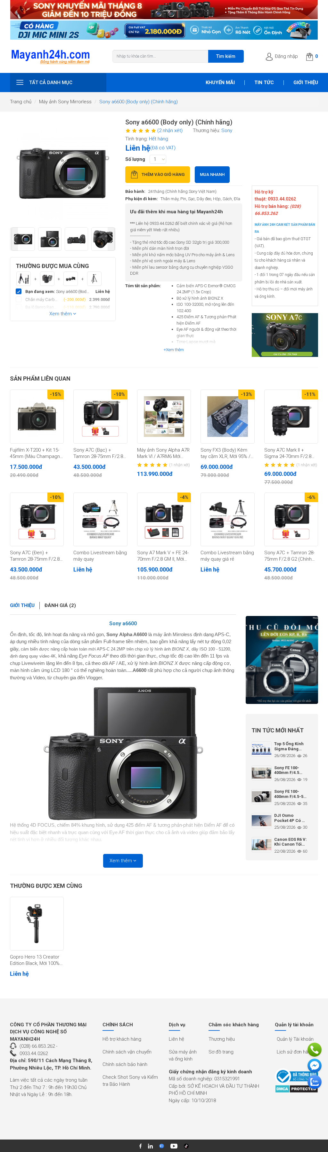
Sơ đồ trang (221, 1052)
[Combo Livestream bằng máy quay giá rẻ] (227, 519)
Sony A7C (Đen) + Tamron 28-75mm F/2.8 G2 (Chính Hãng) (35, 556)
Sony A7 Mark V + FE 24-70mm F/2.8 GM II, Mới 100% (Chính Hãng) (163, 556)
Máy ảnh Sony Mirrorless (65, 102)
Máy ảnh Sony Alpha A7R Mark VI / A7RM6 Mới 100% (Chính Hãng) (163, 453)
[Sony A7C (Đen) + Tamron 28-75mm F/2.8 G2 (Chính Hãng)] (37, 519)
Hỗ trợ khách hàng (121, 1039)
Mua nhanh (212, 174)
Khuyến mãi (220, 82)
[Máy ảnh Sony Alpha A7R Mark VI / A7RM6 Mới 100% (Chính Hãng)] (164, 416)
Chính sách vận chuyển (127, 1052)
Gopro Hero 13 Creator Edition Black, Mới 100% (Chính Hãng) (35, 960)
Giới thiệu (305, 82)
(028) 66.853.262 (37, 1046)
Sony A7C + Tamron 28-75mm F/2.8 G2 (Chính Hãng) (289, 556)
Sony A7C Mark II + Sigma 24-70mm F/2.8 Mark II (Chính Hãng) (287, 453)
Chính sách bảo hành (124, 1064)
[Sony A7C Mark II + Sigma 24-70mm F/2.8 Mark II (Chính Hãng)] (291, 416)
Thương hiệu (222, 1039)
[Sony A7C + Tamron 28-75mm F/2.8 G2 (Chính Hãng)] (291, 519)
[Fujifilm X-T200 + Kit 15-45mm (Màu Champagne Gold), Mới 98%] (37, 416)
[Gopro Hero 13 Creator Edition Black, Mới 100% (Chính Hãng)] (37, 924)
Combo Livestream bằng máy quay (100, 556)
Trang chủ (20, 102)
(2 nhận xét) (170, 130)
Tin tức (264, 82)
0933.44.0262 (34, 1053)
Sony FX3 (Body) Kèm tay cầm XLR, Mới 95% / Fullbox (225, 453)
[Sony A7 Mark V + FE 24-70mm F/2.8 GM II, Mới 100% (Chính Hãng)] (164, 519)
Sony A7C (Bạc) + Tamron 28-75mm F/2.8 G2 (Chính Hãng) (98, 453)
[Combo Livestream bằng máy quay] (100, 519)
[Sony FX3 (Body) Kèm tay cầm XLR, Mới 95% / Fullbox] (227, 416)
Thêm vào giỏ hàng (163, 174)
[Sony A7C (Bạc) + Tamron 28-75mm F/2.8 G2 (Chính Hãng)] (100, 416)
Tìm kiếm (225, 56)
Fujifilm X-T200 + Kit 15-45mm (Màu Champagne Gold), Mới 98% (36, 453)
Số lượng (135, 159)
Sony (226, 130)
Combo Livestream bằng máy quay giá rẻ (227, 556)
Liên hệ (176, 1039)
